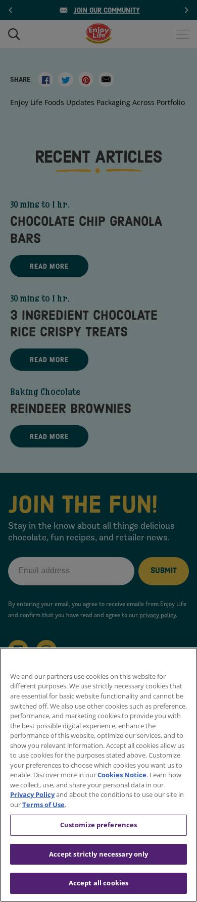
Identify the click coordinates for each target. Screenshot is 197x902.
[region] (98, 774)
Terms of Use (43, 804)
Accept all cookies (98, 882)
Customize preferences (98, 824)
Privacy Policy (32, 794)
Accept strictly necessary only (99, 854)
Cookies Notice (121, 774)
